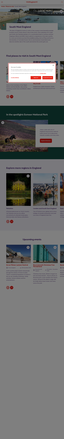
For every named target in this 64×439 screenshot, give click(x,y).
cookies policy (43, 73)
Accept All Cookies (47, 77)
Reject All (36, 77)
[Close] (53, 65)
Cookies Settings (15, 77)
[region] (32, 72)
